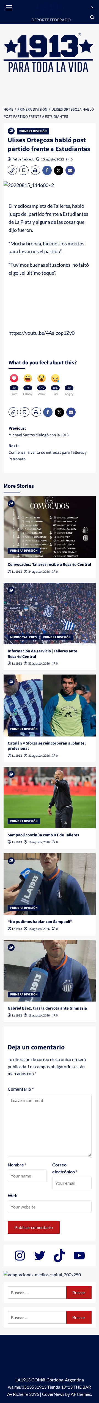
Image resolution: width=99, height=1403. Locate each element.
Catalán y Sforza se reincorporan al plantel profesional (47, 746)
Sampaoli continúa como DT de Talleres (43, 835)
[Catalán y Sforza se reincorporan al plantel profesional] (50, 705)
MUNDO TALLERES (23, 637)
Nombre (17, 1164)
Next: (48, 452)
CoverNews (53, 1394)
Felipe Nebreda (23, 159)
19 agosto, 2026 (39, 842)
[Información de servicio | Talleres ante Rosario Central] (50, 613)
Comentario (21, 1088)
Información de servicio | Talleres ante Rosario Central (42, 654)
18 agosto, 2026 (39, 929)
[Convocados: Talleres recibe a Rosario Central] (50, 527)
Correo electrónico (64, 1168)
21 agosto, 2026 (39, 755)
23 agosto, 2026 (39, 663)
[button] (9, 7)
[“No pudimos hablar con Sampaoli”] (50, 884)
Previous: (38, 432)
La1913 (17, 571)
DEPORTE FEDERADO (51, 19)
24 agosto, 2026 (39, 571)
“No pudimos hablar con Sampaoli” (40, 922)
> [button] (92, 7)
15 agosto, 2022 (52, 159)
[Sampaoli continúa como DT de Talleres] (50, 797)
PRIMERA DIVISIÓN (33, 131)
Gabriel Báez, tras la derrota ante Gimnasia (47, 1008)
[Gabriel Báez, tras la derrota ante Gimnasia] (50, 971)
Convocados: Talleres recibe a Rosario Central (49, 564)
